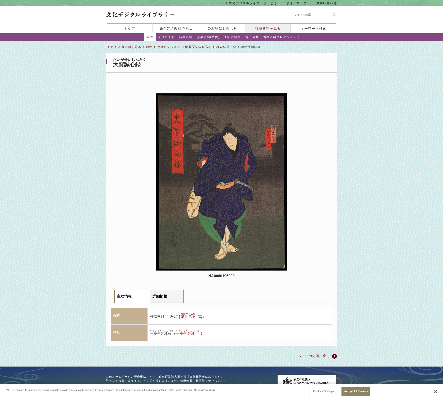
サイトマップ (296, 3)
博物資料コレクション (279, 37)
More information (204, 389)
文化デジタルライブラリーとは (253, 3)
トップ (129, 28)
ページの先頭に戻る (314, 356)
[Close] (436, 391)
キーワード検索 (313, 28)
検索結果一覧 (226, 47)
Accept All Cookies (356, 391)
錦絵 (150, 37)
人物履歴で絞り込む (197, 47)
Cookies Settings (323, 391)
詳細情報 (160, 296)
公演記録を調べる (222, 28)
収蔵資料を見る (268, 28)
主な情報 (124, 296)
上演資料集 (232, 37)
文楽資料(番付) (208, 37)
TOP (109, 47)
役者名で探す (167, 47)
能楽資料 (185, 37)
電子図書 (252, 37)
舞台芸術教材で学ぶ (175, 28)
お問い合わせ (326, 3)
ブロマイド (166, 37)
